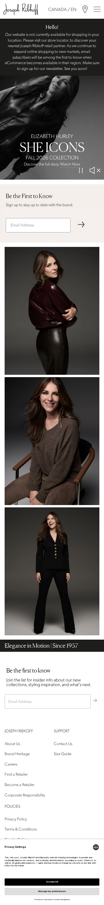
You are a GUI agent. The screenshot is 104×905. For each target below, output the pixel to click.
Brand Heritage (17, 754)
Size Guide (62, 754)
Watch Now (70, 164)
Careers (11, 764)
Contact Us (63, 743)
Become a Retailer (19, 785)
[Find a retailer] (85, 9)
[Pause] (81, 170)
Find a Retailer (16, 774)
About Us (12, 743)
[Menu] (97, 9)
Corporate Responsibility (25, 795)
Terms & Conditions (21, 829)
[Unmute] (95, 170)
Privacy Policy (16, 819)
